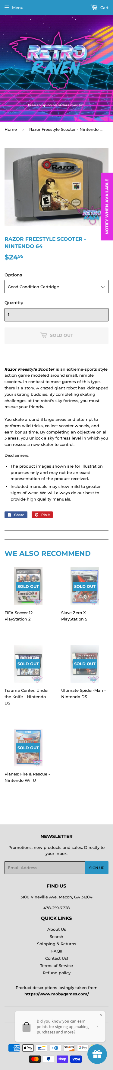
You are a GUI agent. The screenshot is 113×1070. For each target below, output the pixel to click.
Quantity (14, 302)
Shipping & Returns (56, 943)
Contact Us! (56, 958)
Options (13, 275)
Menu (18, 7)
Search (56, 936)
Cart (103, 7)
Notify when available (106, 206)
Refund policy (57, 972)
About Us (56, 929)
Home (11, 129)
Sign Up (97, 867)
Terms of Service (56, 965)
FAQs (56, 951)
